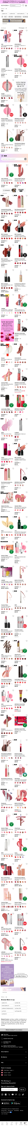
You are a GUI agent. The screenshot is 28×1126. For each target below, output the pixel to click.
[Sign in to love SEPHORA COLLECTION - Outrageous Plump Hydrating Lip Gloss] (26, 369)
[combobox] (15, 5)
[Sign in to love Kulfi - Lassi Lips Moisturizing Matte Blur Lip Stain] (13, 30)
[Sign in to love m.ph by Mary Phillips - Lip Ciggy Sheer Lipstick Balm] (26, 665)
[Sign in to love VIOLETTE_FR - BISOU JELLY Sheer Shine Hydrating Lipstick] (26, 641)
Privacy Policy (4, 1110)
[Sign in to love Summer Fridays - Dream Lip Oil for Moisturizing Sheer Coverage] (26, 888)
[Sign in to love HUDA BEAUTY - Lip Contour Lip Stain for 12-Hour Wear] (26, 30)
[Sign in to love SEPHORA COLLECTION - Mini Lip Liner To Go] (26, 468)
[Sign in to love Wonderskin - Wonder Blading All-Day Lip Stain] (13, 789)
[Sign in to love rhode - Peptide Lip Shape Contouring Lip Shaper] (13, 129)
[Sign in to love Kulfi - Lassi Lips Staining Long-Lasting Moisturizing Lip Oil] (26, 295)
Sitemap (21, 1110)
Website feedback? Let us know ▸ (14, 1030)
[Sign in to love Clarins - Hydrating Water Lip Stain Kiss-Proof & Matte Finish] (13, 443)
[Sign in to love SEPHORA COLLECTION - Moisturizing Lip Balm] (26, 395)
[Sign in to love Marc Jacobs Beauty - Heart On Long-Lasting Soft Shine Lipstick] (13, 864)
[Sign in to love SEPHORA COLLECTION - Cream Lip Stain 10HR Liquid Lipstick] (26, 245)
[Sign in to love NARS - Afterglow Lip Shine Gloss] (13, 419)
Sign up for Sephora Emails (8, 1086)
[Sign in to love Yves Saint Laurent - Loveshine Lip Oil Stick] (26, 913)
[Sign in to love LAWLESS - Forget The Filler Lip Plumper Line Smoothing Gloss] (13, 938)
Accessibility (16, 1110)
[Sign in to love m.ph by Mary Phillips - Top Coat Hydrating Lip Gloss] (13, 395)
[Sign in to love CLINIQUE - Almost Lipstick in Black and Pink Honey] (26, 419)
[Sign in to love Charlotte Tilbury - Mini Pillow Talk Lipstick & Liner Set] (13, 888)
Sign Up (22, 1089)
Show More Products (21, 976)
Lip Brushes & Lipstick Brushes (8, 1023)
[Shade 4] (9, 48)
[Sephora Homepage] (5, 5)
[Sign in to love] (13, 55)
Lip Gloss (12, 1019)
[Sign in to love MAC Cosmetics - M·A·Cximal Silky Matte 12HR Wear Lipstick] (13, 270)
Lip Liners (7, 1022)
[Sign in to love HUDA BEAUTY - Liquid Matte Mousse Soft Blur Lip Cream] (26, 344)
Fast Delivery (18, 16)
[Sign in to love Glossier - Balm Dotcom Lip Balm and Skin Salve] (13, 344)
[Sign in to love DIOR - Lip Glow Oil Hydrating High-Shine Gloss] (13, 690)
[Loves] (23, 5)
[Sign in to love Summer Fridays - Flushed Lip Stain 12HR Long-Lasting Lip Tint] (13, 814)
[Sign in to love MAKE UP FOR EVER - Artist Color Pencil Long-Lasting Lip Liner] (26, 566)
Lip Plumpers (23, 1022)
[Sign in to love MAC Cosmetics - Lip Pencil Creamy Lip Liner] (26, 938)
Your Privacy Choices (5, 1112)
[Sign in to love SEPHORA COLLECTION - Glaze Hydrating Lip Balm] (26, 690)
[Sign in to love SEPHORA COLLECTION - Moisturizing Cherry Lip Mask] (26, 715)
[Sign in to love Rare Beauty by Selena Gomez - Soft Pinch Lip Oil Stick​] (26, 195)
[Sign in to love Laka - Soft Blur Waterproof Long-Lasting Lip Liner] (13, 641)
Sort (5, 16)
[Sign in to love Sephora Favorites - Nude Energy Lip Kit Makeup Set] (13, 492)
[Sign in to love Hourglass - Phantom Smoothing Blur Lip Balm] (13, 715)
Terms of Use (10, 1110)
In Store (11, 16)
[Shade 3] (7, 48)
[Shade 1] (2, 48)
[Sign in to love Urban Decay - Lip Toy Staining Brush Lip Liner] (26, 814)
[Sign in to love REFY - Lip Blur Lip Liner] (26, 591)
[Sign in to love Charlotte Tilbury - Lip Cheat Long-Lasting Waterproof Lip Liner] (13, 591)
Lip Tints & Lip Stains (14, 1022)
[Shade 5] (12, 48)
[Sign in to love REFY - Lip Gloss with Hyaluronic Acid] (13, 839)
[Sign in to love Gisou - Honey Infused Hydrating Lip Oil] (13, 517)
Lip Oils (17, 1023)
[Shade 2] (4, 48)
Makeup (2, 8)
